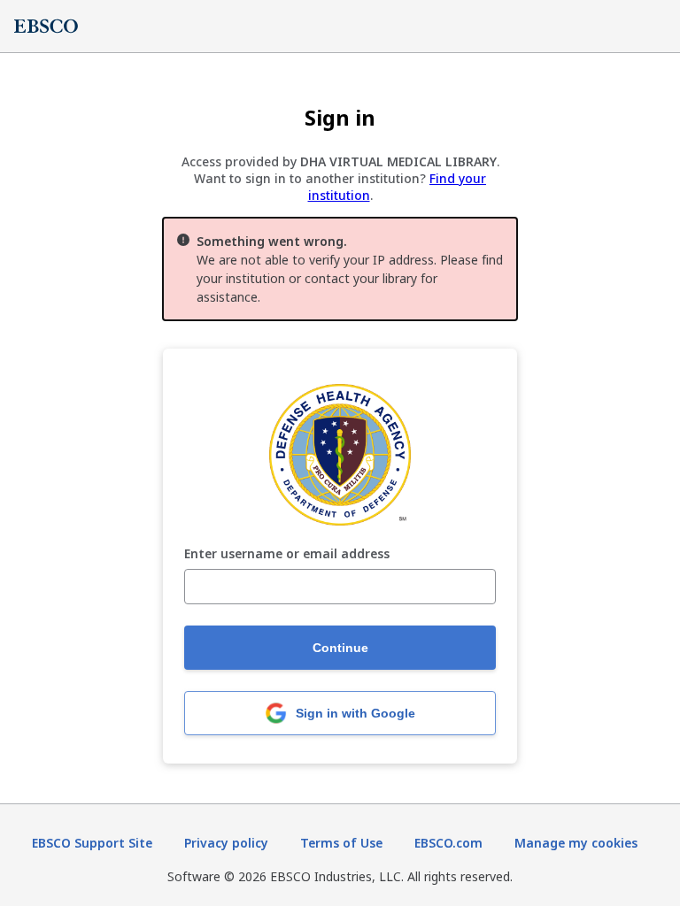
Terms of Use (341, 842)
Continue (340, 648)
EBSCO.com (448, 842)
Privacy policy (226, 842)
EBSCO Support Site (92, 842)
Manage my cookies (576, 842)
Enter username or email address (287, 554)
